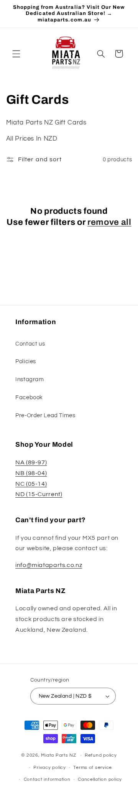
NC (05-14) (31, 484)
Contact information (47, 779)
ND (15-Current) (38, 494)
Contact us (30, 344)
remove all (109, 222)
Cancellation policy (100, 779)
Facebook (29, 397)
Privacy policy (49, 767)
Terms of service (92, 767)
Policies (25, 361)
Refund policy (101, 755)
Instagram (29, 379)
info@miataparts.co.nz (48, 565)
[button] (16, 53)
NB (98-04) (31, 473)
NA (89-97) (31, 462)
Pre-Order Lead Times (45, 415)
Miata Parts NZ (58, 755)
